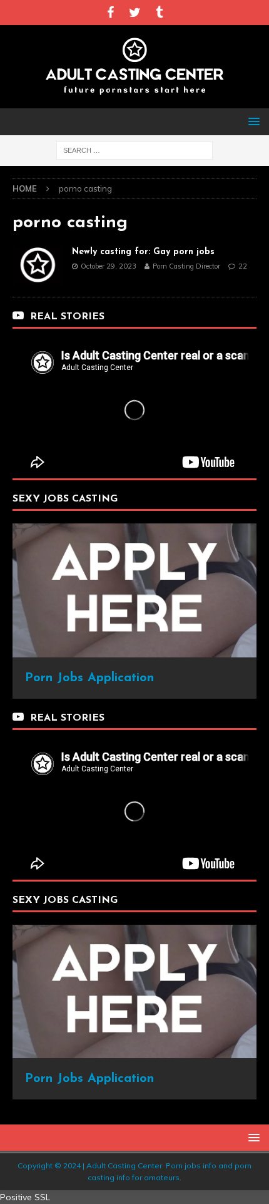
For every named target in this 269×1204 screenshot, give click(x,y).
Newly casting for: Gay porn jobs (143, 252)
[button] (252, 121)
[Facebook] (110, 12)
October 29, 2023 (108, 266)
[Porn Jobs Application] (134, 650)
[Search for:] (134, 149)
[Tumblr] (159, 12)
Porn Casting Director (186, 266)
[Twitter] (135, 12)
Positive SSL (25, 1197)
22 (242, 266)
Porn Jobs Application (89, 678)
